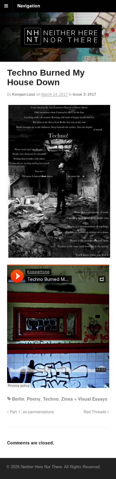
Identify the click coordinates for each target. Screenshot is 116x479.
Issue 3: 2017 (84, 94)
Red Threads (95, 411)
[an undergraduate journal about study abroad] (61, 44)
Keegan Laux (23, 94)
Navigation (28, 5)
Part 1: (31, 411)
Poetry (34, 399)
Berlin (18, 399)
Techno (51, 399)
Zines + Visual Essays (84, 399)
